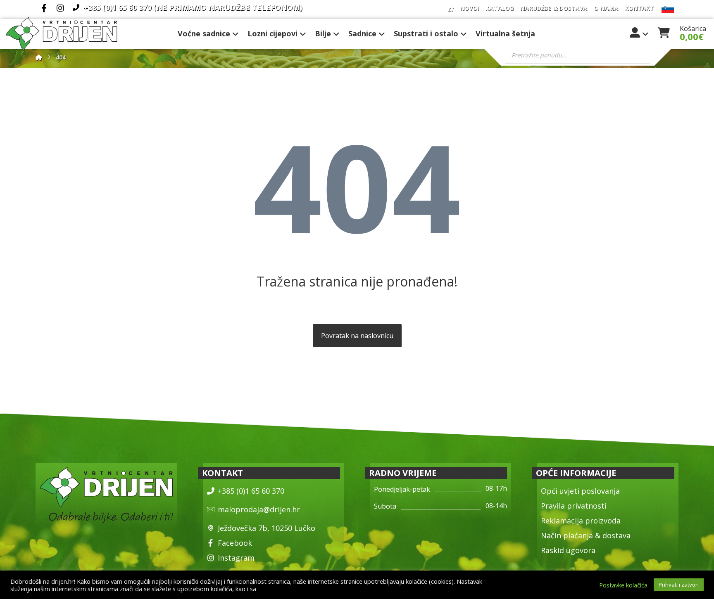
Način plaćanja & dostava (586, 535)
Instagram (236, 558)
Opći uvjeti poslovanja (580, 491)
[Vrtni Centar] (61, 34)
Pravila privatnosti (574, 506)
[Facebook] (44, 8)
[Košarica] (663, 31)
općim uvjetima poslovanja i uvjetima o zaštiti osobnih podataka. (347, 589)
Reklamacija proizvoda (581, 521)
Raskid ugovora (568, 550)
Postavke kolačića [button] (623, 585)
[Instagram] (60, 8)
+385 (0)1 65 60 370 (251, 491)
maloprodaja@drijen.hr (259, 509)
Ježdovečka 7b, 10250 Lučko (266, 528)
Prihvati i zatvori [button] (679, 584)
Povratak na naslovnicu (357, 335)
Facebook (235, 543)
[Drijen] (39, 57)
